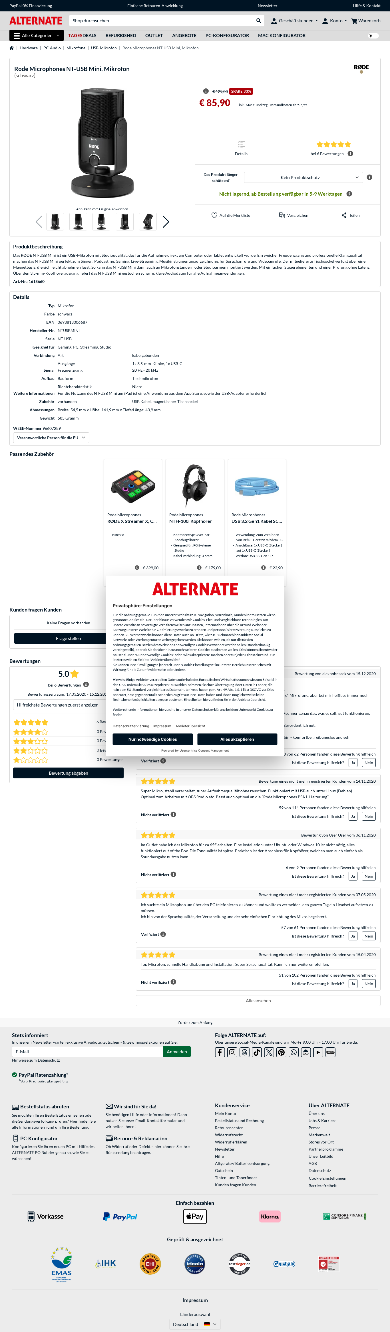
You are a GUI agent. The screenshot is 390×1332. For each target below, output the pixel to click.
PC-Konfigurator (227, 35)
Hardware (29, 47)
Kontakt (373, 5)
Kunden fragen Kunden (235, 1184)
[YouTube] (318, 1051)
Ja (353, 762)
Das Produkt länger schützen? (221, 177)
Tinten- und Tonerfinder (236, 1177)
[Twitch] (330, 1051)
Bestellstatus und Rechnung (239, 1120)
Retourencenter (229, 1127)
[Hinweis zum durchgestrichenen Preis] (205, 91)
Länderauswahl (195, 1314)
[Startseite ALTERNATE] (35, 20)
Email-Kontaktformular (156, 1120)
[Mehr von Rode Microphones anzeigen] (361, 73)
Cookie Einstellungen (327, 1178)
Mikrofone (76, 47)
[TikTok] (257, 1051)
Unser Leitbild (321, 1156)
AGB (313, 1163)
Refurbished (121, 35)
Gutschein (224, 1170)
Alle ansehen (258, 1000)
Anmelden (177, 1051)
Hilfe (357, 5)
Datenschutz (49, 1060)
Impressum (195, 1300)
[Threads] (245, 1051)
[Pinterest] (281, 1051)
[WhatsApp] (294, 1051)
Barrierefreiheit (323, 1185)
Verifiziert (150, 760)
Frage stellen (68, 638)
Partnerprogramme (326, 1149)
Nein (369, 762)
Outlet (154, 35)
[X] (269, 1051)
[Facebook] (220, 1051)
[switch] (373, 36)
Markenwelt (319, 1134)
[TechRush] (306, 1051)
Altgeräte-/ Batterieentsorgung (242, 1163)
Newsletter (268, 5)
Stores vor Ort (321, 1141)
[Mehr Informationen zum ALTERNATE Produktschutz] (369, 177)
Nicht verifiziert (155, 814)
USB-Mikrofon (104, 47)
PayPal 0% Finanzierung (30, 5)
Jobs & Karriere (322, 1120)
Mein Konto (225, 1113)
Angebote (184, 35)
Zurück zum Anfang (195, 1022)
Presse (314, 1127)
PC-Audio (52, 47)
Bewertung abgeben (68, 773)
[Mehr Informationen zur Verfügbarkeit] (349, 194)
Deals (82, 35)
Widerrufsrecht (229, 1134)
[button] (39, 222)
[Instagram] (232, 1051)
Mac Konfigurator (281, 35)
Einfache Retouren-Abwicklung (155, 5)
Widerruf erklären (231, 1141)
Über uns (317, 1113)
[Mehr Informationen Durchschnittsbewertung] (350, 154)
